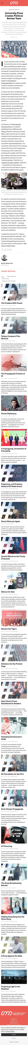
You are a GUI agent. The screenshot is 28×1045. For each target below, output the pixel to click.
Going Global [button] (5, 278)
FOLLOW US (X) (14, 1023)
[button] (2, 3)
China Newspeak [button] (11, 276)
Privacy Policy (10, 1031)
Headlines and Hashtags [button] (9, 281)
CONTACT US (14, 1021)
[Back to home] (14, 3)
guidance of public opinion (10, 163)
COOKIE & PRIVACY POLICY (14, 1025)
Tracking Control (14, 9)
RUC (3, 134)
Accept (14, 1034)
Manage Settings (14, 1042)
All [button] (3, 276)
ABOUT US (14, 1019)
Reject (14, 1038)
